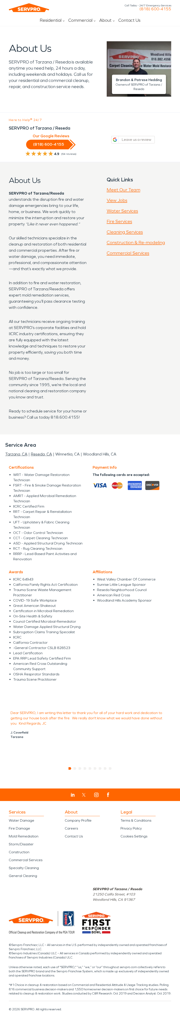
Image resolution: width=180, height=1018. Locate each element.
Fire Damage (19, 828)
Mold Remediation (23, 836)
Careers (71, 828)
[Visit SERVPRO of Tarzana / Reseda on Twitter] (84, 795)
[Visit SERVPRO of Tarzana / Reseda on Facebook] (108, 794)
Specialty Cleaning (24, 868)
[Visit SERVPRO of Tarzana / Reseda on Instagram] (96, 794)
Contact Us (129, 20)
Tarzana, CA (16, 454)
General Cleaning (23, 876)
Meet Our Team (123, 190)
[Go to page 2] (74, 768)
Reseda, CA (41, 454)
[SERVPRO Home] (29, 7)
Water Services (122, 211)
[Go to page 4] (85, 768)
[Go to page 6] (95, 768)
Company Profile (78, 820)
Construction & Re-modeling (136, 242)
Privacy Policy (131, 828)
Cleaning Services (125, 232)
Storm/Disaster (21, 844)
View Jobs (117, 200)
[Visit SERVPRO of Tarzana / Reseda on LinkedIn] (73, 795)
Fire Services (119, 221)
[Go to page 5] (90, 768)
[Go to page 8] (105, 768)
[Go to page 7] (100, 768)
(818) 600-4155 (155, 9)
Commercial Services (128, 253)
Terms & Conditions (136, 820)
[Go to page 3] (80, 768)
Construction (19, 852)
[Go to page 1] (69, 768)
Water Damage (21, 820)
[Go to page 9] (110, 768)
